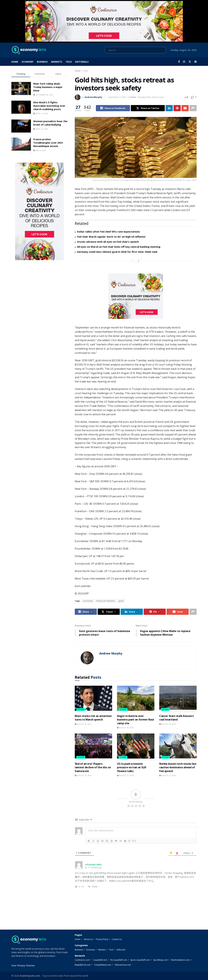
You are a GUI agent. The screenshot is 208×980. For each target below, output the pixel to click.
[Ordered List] (107, 841)
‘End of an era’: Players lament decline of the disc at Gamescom (93, 767)
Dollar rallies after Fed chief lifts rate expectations (108, 231)
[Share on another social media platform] (193, 108)
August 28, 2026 (83, 724)
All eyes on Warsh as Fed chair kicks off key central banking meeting (118, 246)
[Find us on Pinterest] (195, 62)
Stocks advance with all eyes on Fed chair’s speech (108, 241)
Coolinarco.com (82, 960)
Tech (69, 61)
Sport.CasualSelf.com (140, 960)
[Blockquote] (116, 841)
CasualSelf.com (100, 960)
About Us (88, 939)
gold (121, 601)
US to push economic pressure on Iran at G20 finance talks (131, 767)
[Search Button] (162, 50)
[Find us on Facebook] (179, 62)
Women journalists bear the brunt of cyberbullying (50, 123)
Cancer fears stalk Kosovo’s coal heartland (176, 717)
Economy (27, 61)
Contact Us (117, 939)
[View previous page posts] (132, 260)
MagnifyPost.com (83, 964)
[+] (134, 841)
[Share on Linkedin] (169, 108)
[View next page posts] (138, 260)
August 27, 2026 (126, 775)
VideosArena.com (123, 964)
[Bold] (88, 841)
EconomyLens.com (30, 975)
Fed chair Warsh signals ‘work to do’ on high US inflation (111, 236)
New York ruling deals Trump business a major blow (48, 87)
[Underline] (98, 841)
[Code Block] (120, 841)
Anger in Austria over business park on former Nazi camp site (135, 719)
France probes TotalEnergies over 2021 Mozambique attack (48, 143)
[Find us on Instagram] (184, 62)
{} (129, 841)
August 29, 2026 (83, 775)
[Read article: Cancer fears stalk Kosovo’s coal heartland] (178, 699)
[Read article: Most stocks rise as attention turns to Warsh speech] (93, 699)
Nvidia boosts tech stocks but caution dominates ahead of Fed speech (177, 767)
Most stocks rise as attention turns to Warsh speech (93, 717)
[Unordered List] (111, 841)
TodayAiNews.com (102, 964)
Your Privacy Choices (22, 965)
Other (85, 70)
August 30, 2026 (126, 727)
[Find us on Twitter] (189, 62)
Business (42, 61)
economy (88, 601)
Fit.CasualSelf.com (118, 960)
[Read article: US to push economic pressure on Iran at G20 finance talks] (135, 746)
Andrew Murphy (93, 97)
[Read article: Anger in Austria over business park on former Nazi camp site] (135, 699)
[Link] (125, 841)
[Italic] (93, 841)
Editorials (82, 61)
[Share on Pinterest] (177, 108)
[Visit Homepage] (28, 50)
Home (14, 61)
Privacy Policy (102, 939)
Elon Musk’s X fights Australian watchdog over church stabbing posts (49, 106)
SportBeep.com (160, 960)
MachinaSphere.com (180, 960)
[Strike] (102, 841)
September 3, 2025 (117, 97)
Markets (56, 61)
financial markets (106, 601)
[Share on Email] (185, 108)
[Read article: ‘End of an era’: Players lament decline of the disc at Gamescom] (93, 746)
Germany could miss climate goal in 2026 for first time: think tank (117, 251)
